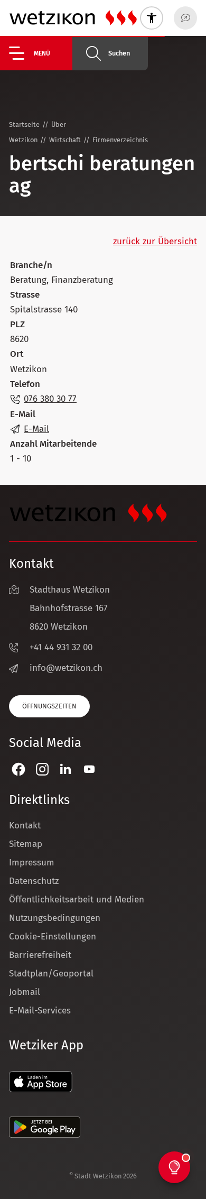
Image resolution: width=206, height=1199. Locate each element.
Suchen (119, 53)
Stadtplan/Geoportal (51, 973)
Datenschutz (34, 881)
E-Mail (22, 414)
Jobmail (24, 992)
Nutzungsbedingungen (54, 918)
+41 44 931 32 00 (61, 647)
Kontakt (25, 825)
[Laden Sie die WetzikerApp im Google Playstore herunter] (44, 1134)
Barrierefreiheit (40, 955)
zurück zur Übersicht (155, 241)
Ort (16, 353)
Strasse (25, 294)
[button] (40, 53)
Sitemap (25, 844)
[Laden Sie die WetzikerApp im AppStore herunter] (40, 1089)
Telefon (25, 384)
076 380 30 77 (50, 398)
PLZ (17, 324)
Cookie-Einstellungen (52, 936)
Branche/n (31, 265)
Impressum (31, 862)
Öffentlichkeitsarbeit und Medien (76, 899)
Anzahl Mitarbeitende (53, 443)
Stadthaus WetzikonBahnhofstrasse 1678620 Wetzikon (70, 608)
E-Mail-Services (40, 1010)
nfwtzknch (67, 668)
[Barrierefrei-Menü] (151, 18)
